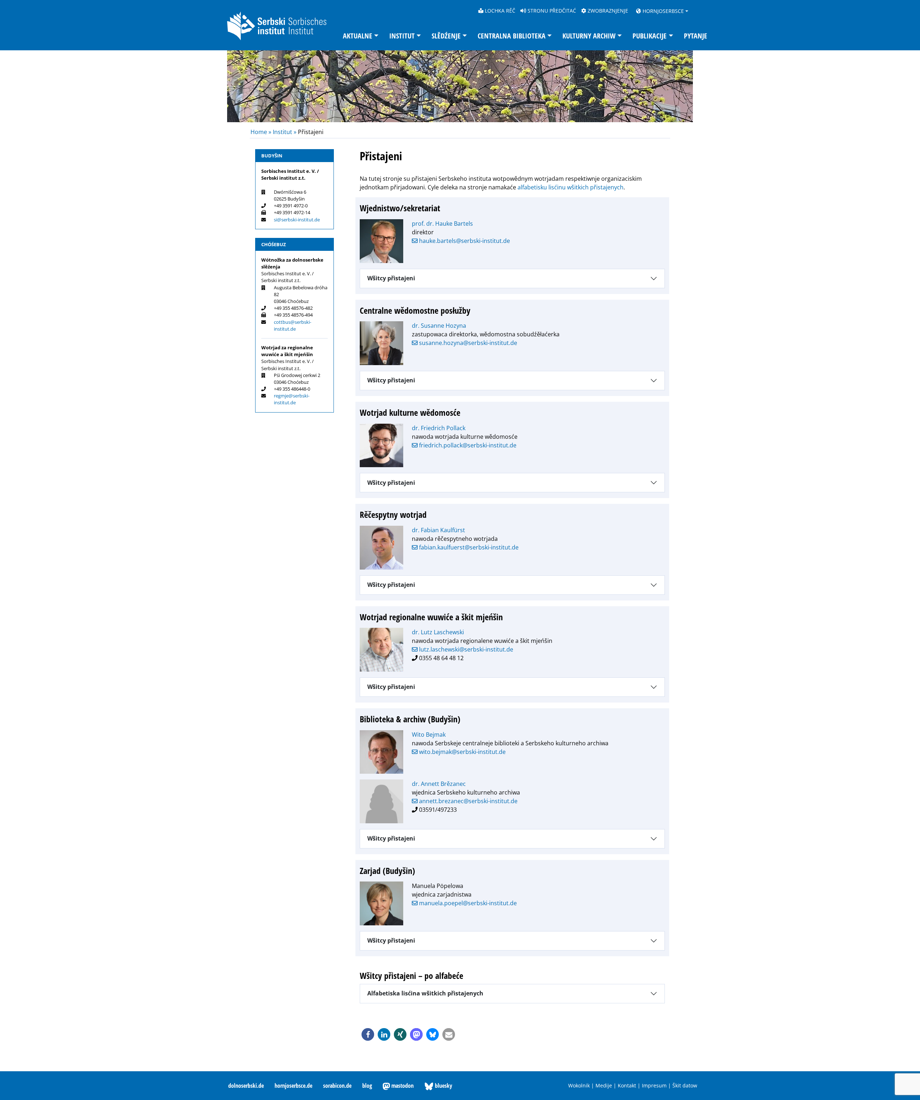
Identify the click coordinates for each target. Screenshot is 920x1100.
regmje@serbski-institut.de (291, 399)
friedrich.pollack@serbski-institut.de (467, 445)
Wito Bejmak (429, 734)
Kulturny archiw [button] (589, 36)
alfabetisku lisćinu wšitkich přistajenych (571, 187)
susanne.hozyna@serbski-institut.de (467, 343)
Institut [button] (402, 36)
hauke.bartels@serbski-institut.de (464, 241)
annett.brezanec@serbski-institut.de (468, 801)
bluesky (442, 1086)
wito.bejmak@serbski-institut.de (462, 752)
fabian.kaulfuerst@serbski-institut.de (468, 547)
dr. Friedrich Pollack (438, 428)
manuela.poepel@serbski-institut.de (467, 903)
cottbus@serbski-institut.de (292, 325)
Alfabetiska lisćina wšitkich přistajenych (425, 993)
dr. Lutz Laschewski (438, 632)
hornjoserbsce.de (293, 1086)
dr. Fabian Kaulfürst (438, 530)
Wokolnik (579, 1085)
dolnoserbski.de (246, 1086)
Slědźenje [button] (446, 36)
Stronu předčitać (551, 10)
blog (367, 1086)
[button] (368, 1034)
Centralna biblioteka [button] (512, 36)
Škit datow (684, 1085)
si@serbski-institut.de (297, 219)
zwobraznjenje (607, 10)
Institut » (284, 132)
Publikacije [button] (649, 36)
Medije (603, 1085)
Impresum (654, 1085)
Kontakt (627, 1085)
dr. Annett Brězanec (439, 784)
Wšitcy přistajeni (391, 278)
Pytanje (695, 36)
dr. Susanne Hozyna (439, 326)
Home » (261, 132)
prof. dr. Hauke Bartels (442, 223)
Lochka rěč (499, 10)
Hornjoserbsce (662, 11)
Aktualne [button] (357, 36)
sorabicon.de (337, 1086)
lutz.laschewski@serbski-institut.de (465, 649)
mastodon (402, 1086)
